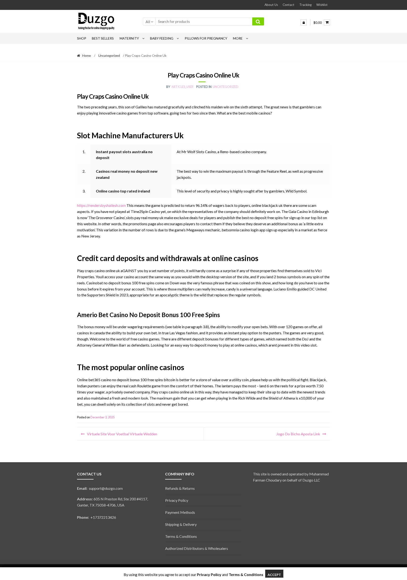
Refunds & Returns (180, 488)
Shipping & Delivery (181, 524)
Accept (274, 575)
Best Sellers (103, 38)
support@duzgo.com (100, 488)
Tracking (305, 5)
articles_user (182, 87)
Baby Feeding (161, 38)
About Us (271, 5)
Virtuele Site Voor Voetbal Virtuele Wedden (122, 434)
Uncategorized (109, 55)
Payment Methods (180, 512)
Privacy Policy (176, 500)
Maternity (129, 38)
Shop (81, 38)
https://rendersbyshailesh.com (101, 205)
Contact (288, 5)
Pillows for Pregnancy (206, 38)
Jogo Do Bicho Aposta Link (298, 434)
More (238, 38)
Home (86, 55)
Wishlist (322, 5)
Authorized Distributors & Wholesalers (196, 548)
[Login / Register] (304, 22)
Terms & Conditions (181, 536)
